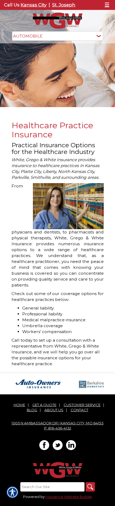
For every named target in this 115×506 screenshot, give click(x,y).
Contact (79, 410)
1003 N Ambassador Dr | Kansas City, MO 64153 (57, 423)
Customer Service (82, 405)
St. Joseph (63, 4)
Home (19, 405)
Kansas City (34, 4)
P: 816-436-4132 (57, 428)
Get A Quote (44, 405)
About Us (53, 410)
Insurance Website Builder (68, 496)
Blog (32, 410)
